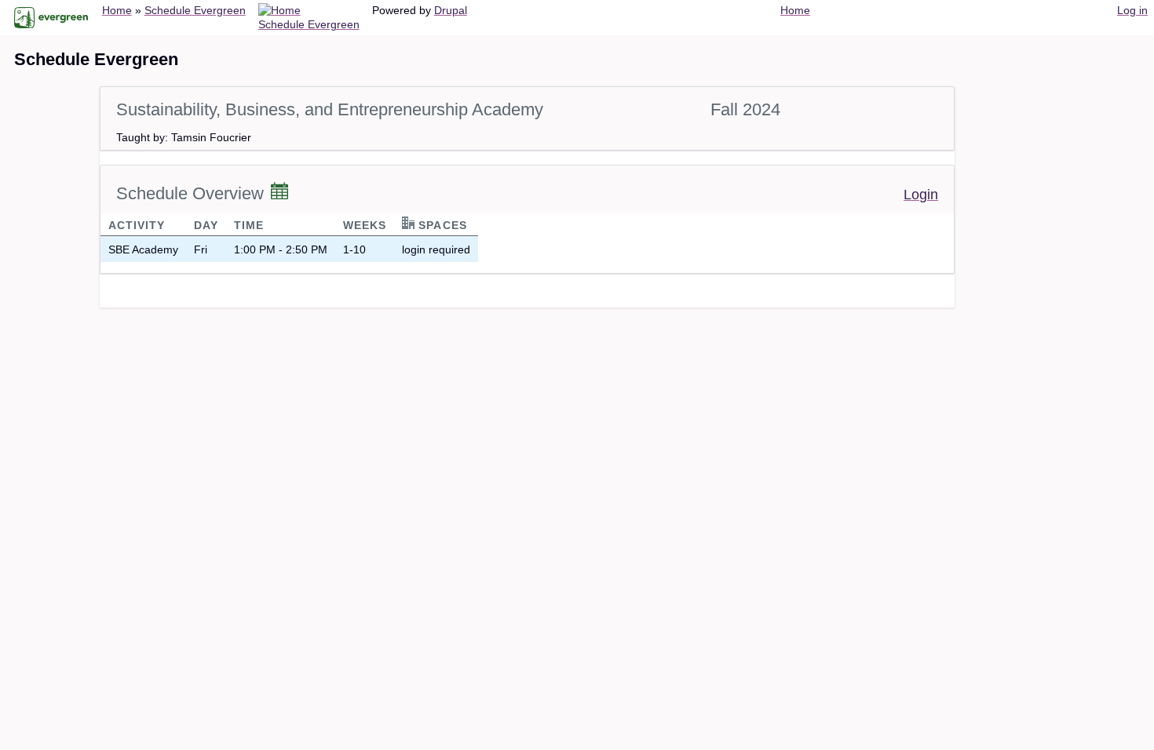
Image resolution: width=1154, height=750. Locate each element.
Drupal (450, 10)
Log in (1132, 10)
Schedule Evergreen (195, 10)
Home (117, 10)
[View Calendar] (279, 192)
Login (921, 194)
